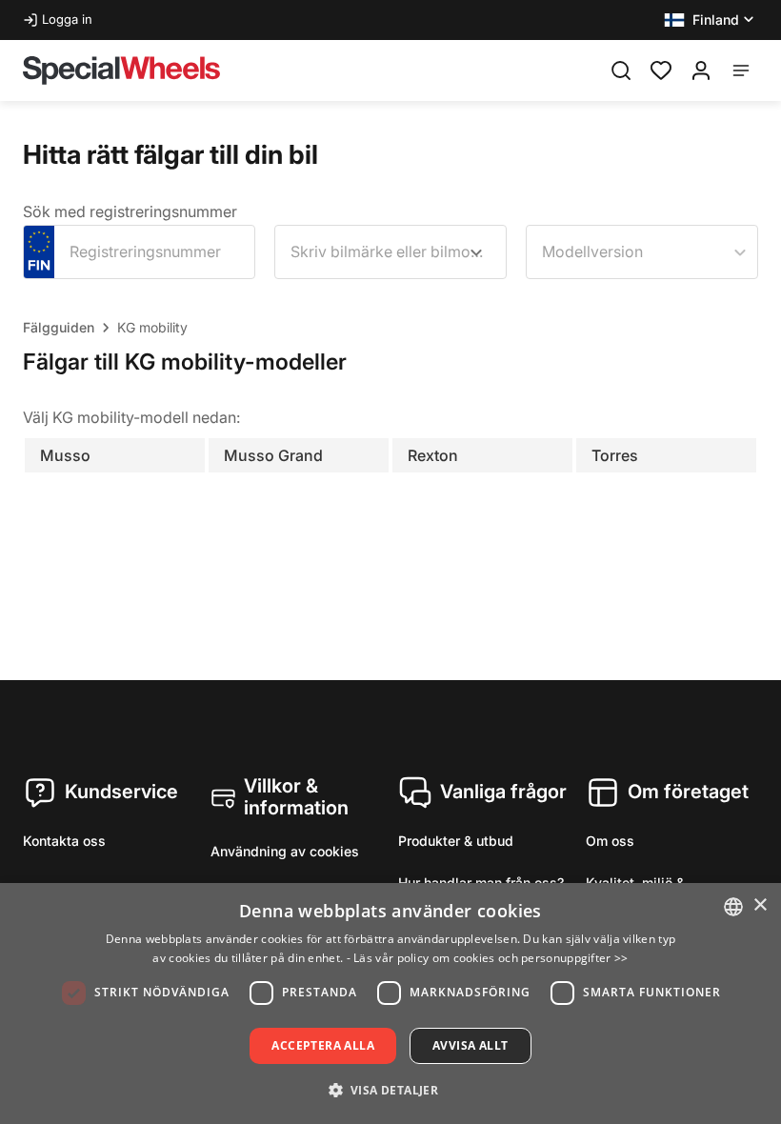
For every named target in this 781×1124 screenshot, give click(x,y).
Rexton (433, 455)
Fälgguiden (58, 327)
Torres (614, 455)
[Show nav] (741, 70)
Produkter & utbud (455, 841)
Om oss (610, 841)
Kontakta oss (64, 841)
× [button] (759, 905)
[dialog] (390, 1003)
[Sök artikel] (621, 70)
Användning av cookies (284, 851)
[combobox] (390, 252)
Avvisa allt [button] (470, 1045)
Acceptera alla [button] (322, 1045)
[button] (711, 20)
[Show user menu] (701, 70)
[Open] (476, 252)
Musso (65, 455)
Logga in (67, 19)
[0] (661, 68)
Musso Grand (273, 455)
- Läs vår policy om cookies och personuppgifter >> (488, 958)
